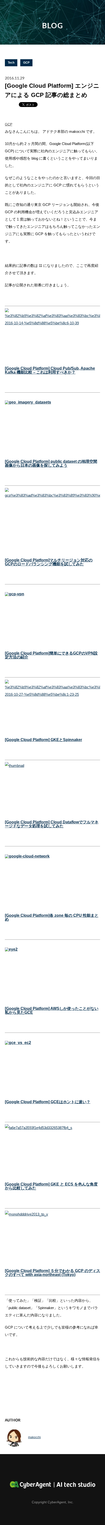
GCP (26, 62)
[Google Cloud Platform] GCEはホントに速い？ (47, 1102)
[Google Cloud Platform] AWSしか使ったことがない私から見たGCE (51, 1010)
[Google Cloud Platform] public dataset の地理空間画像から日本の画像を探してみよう (51, 463)
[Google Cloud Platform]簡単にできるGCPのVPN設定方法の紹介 (51, 655)
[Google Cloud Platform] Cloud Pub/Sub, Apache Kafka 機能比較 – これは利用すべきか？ (50, 370)
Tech (11, 62)
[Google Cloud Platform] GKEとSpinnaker (43, 740)
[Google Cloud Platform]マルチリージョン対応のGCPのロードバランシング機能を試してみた (49, 562)
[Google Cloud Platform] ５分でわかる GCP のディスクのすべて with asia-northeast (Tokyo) (52, 1273)
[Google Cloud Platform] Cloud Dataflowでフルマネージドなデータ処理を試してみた (51, 824)
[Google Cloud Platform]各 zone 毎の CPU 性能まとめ (51, 917)
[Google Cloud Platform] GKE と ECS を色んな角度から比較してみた (51, 1186)
